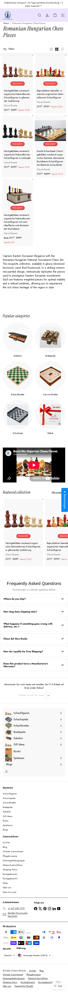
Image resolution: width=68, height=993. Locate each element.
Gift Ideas (7, 816)
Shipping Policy (10, 869)
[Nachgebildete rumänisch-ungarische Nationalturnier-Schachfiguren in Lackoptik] (17, 143)
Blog (5, 847)
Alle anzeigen (58, 492)
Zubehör (7, 811)
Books (5, 820)
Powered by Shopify (24, 986)
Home (6, 23)
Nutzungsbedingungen (14, 860)
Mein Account (9, 892)
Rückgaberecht (10, 874)
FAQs (5, 883)
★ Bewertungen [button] (65, 500)
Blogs (5, 829)
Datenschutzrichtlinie (12, 865)
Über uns (7, 887)
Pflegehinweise (10, 856)
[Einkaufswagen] (55, 15)
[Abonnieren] (48, 695)
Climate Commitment (13, 851)
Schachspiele (9, 798)
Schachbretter (9, 802)
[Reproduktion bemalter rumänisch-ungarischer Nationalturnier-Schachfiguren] (50, 82)
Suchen (6, 842)
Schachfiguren (10, 793)
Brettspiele (7, 807)
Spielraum (7, 825)
